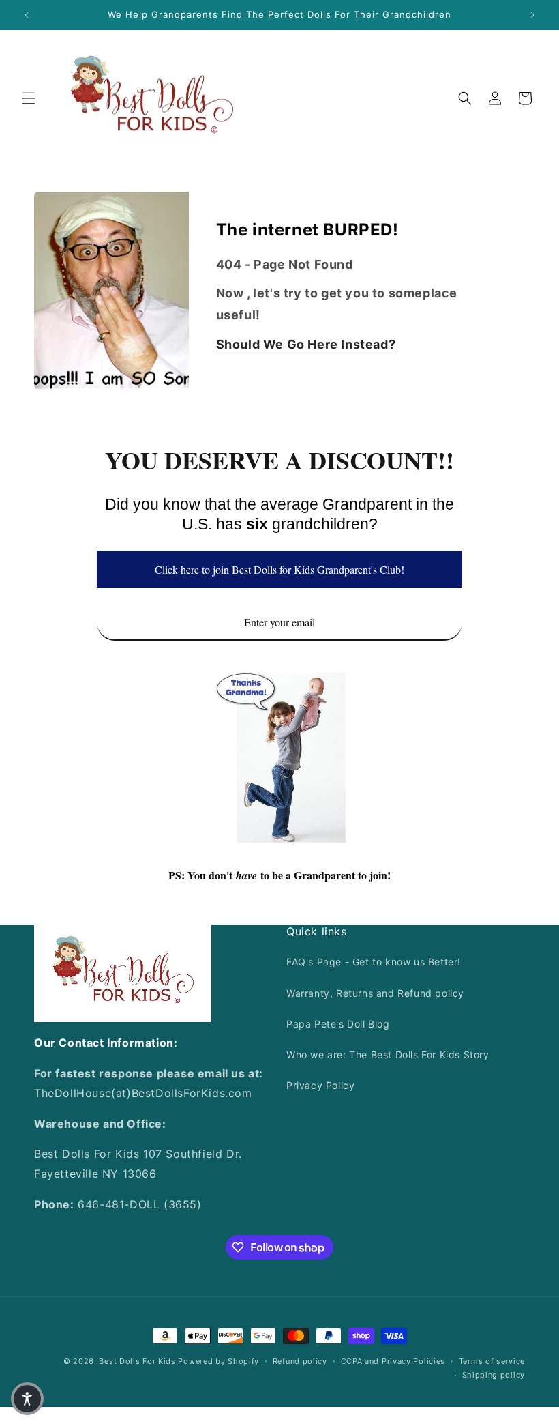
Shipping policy (494, 1375)
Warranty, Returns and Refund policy (375, 993)
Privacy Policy (320, 1085)
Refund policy (300, 1361)
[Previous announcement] (27, 15)
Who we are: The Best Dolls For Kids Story (387, 1054)
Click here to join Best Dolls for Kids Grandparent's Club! (279, 569)
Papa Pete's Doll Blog (338, 1024)
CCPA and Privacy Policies (393, 1361)
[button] (29, 98)
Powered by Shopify (218, 1361)
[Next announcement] (532, 15)
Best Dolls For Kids (137, 1361)
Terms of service (492, 1361)
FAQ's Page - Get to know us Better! (373, 961)
